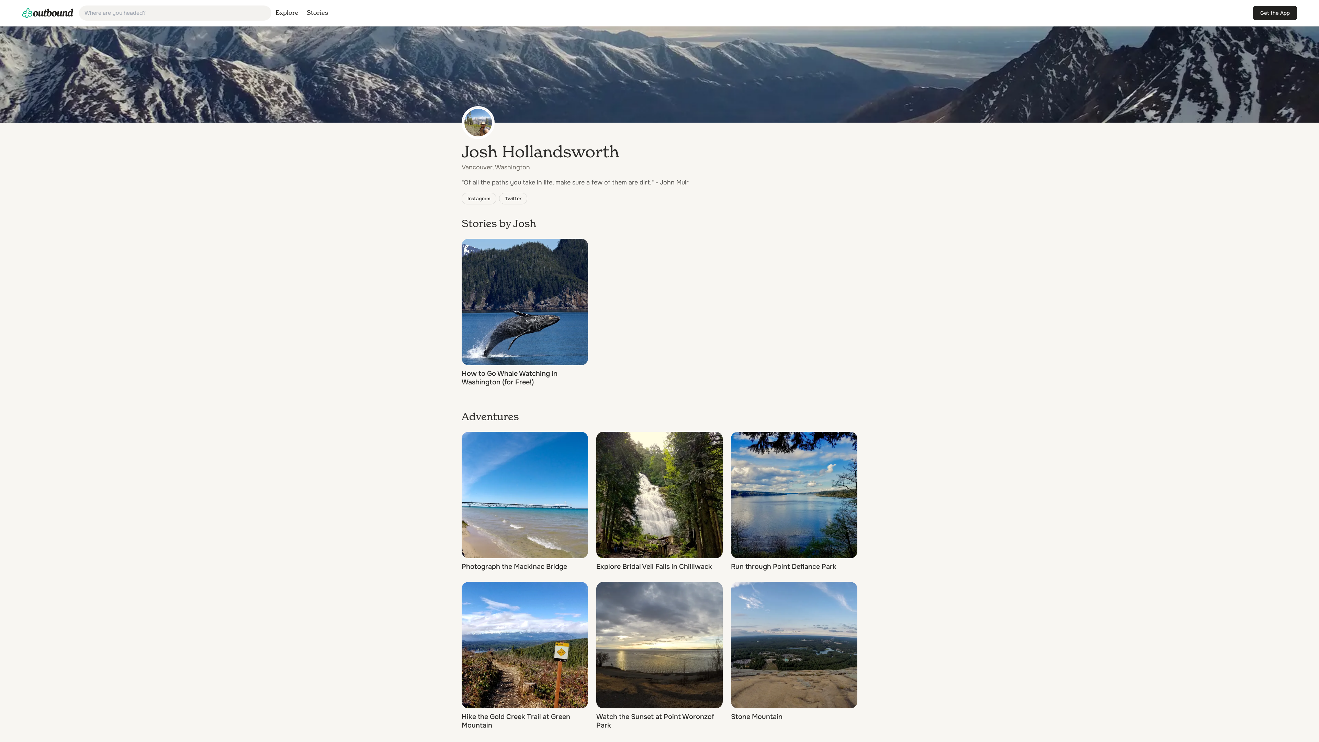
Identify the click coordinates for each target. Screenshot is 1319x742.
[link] (48, 13)
